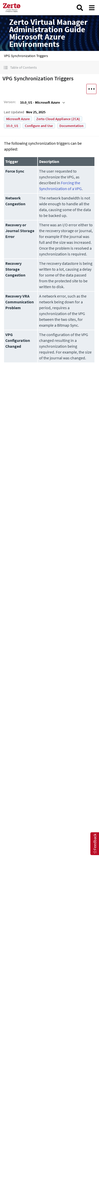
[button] (49, 67)
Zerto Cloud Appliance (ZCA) (58, 119)
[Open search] (80, 7)
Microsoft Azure (18, 119)
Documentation (71, 125)
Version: (10, 102)
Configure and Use (39, 125)
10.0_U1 (12, 125)
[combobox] (42, 102)
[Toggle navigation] (91, 7)
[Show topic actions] (91, 89)
